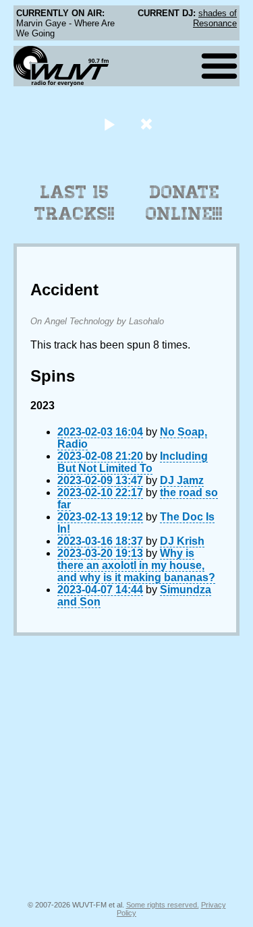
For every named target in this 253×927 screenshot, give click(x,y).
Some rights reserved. (162, 905)
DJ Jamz (182, 480)
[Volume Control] (148, 124)
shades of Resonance (215, 18)
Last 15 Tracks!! (74, 203)
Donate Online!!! (184, 203)
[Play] (109, 124)
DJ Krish (182, 541)
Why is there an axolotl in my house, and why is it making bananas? (136, 565)
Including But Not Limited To (132, 462)
